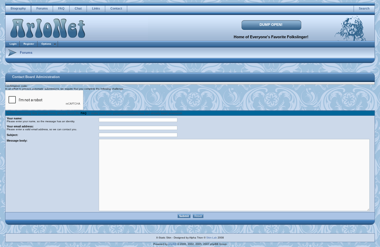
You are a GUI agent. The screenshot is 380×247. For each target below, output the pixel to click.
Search (364, 8)
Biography (18, 8)
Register (29, 43)
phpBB (172, 244)
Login (13, 43)
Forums (42, 8)
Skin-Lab (211, 237)
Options (46, 43)
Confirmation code (16, 85)
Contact (116, 8)
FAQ (61, 8)
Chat (78, 8)
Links (96, 8)
